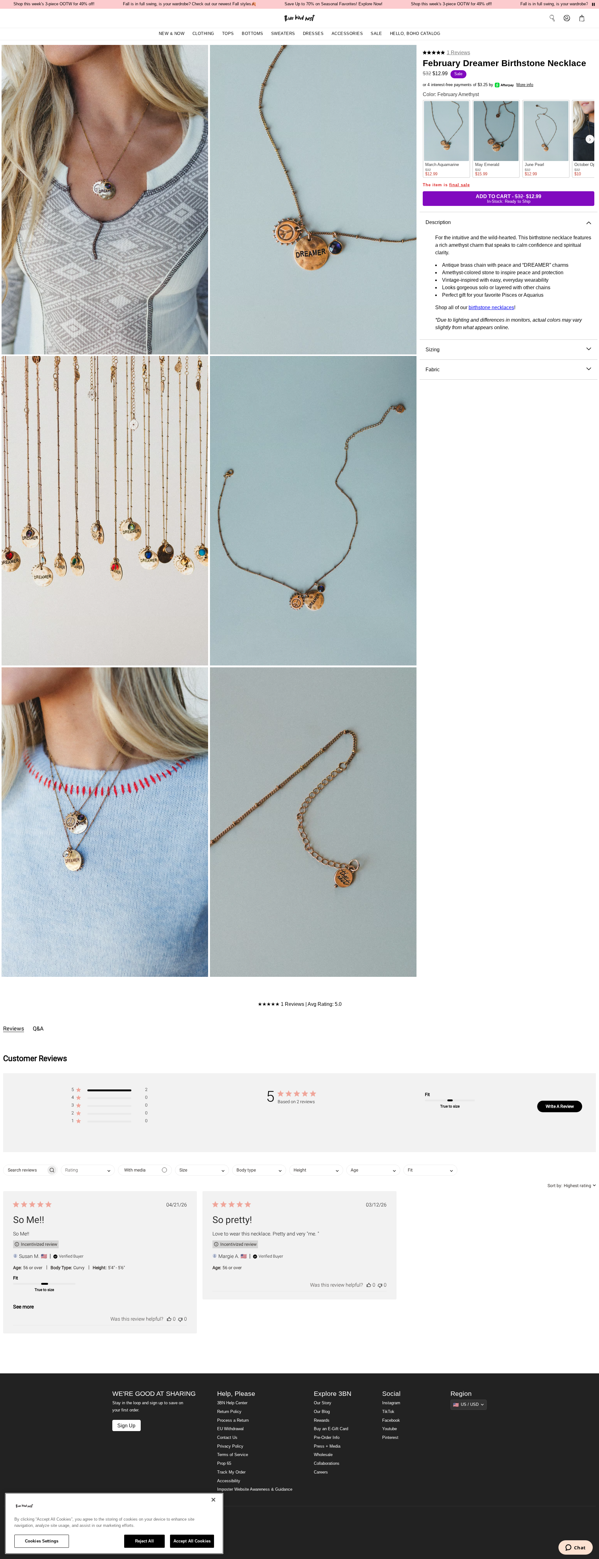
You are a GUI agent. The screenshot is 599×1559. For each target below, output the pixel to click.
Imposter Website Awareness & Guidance (254, 1489)
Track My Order (231, 1472)
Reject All (144, 1541)
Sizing (433, 349)
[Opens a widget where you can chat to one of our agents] (575, 1548)
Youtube (389, 1429)
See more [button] (23, 1307)
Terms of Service (232, 1455)
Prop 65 (224, 1463)
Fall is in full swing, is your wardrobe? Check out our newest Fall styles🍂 (189, 4)
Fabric (433, 369)
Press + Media (327, 1446)
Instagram (391, 1403)
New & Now (172, 34)
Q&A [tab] (38, 1028)
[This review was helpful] (169, 1319)
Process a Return (233, 1420)
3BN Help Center (232, 1403)
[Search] (552, 18)
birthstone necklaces (491, 307)
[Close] (213, 1500)
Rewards (321, 1420)
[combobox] (88, 1170)
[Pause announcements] (593, 4)
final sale (459, 185)
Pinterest (390, 1437)
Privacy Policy (230, 1446)
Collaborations (326, 1463)
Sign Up (126, 1425)
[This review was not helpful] (180, 1319)
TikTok (388, 1412)
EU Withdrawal (230, 1429)
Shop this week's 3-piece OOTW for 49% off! (54, 4)
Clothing (203, 34)
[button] (583, 18)
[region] (114, 1523)
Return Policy (229, 1412)
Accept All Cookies (192, 1541)
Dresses (313, 34)
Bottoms (252, 34)
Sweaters (283, 34)
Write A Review (560, 1106)
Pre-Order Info (326, 1437)
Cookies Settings (41, 1541)
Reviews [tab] (13, 1028)
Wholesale (323, 1455)
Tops (228, 34)
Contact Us (227, 1437)
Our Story (322, 1403)
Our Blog (322, 1412)
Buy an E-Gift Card (331, 1429)
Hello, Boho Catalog (415, 34)
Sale (376, 34)
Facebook (391, 1420)
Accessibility (228, 1481)
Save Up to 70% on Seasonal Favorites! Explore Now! (333, 4)
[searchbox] (24, 1170)
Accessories (347, 34)
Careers (321, 1472)
